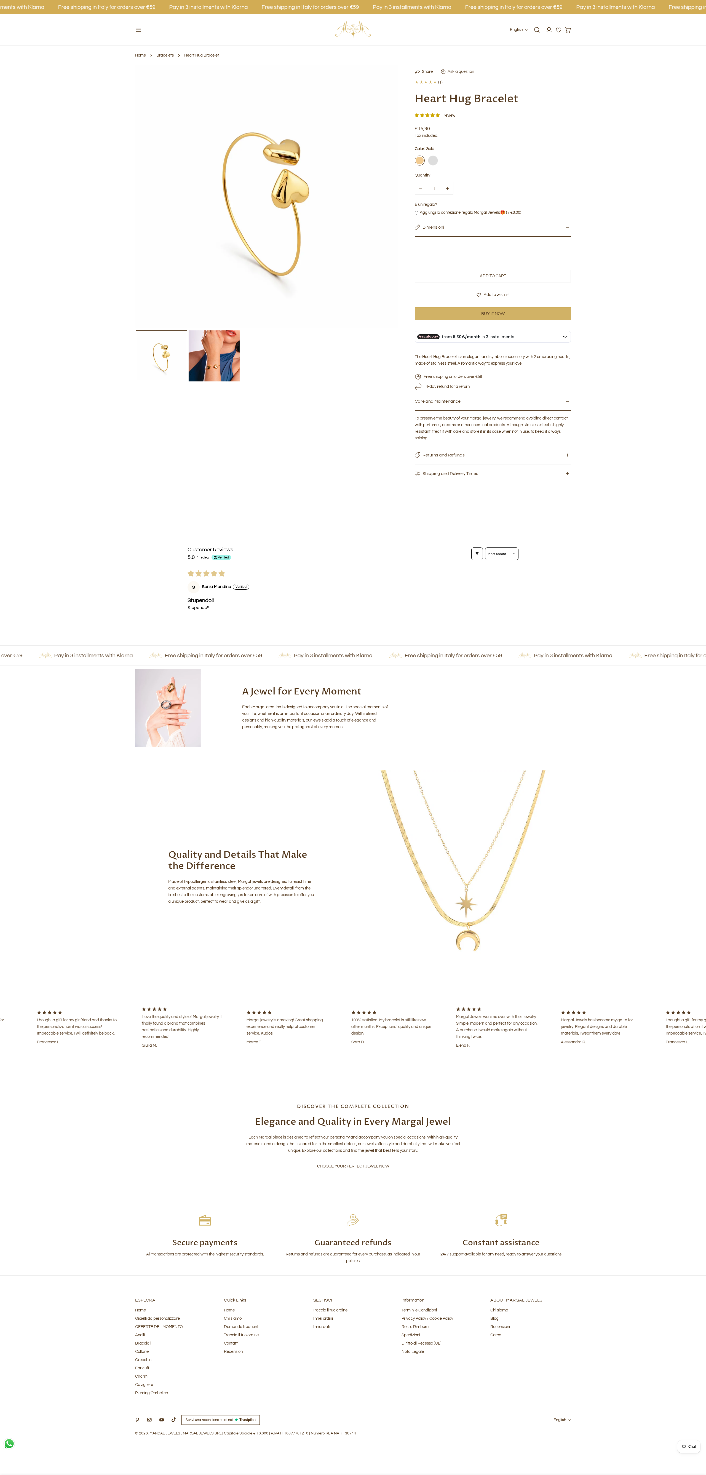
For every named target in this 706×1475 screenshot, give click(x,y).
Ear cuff (142, 1368)
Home (140, 55)
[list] (266, 196)
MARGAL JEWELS (165, 1433)
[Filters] (477, 553)
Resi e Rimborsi (415, 1327)
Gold (420, 160)
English (516, 30)
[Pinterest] (137, 1420)
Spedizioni (411, 1335)
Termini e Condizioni (419, 1310)
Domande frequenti (241, 1327)
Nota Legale (413, 1352)
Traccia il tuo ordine (241, 1335)
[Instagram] (149, 1420)
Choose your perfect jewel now (353, 1166)
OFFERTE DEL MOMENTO (159, 1327)
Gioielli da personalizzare (157, 1318)
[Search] (537, 30)
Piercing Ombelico (151, 1393)
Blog (494, 1318)
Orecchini (143, 1360)
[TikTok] (174, 1419)
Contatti (231, 1343)
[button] (558, 30)
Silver (433, 160)
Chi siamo (233, 1318)
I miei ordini (323, 1318)
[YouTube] (162, 1420)
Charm (141, 1376)
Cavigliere (144, 1385)
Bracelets (165, 55)
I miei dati (321, 1327)
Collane (142, 1352)
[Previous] (148, 198)
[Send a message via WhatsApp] (9, 1443)
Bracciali (143, 1343)
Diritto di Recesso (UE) (422, 1343)
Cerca (495, 1335)
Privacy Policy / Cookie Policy (427, 1318)
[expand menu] (138, 29)
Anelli (140, 1335)
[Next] (385, 198)
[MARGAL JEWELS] (353, 29)
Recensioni (234, 1352)
